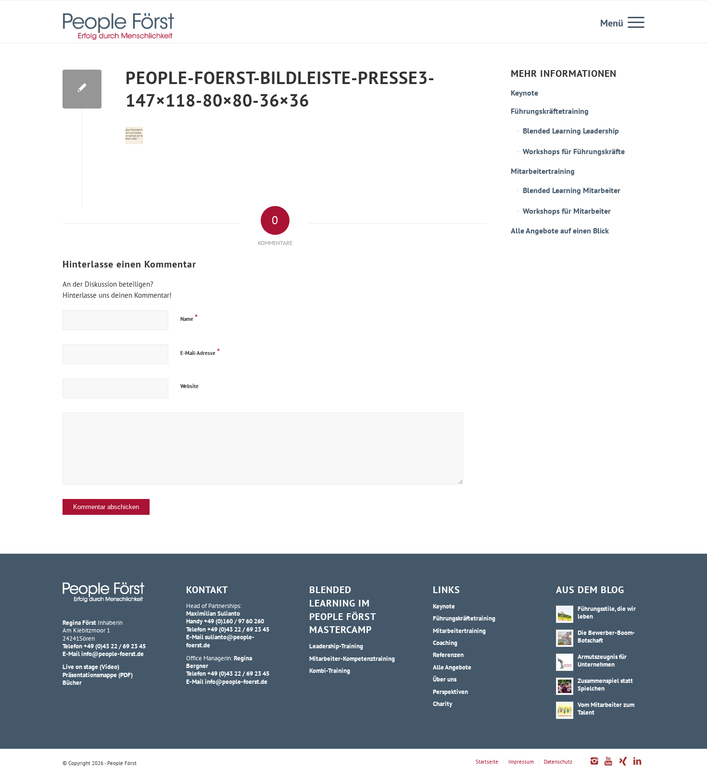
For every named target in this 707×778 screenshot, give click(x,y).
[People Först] (118, 26)
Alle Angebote (452, 667)
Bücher (72, 682)
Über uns (444, 679)
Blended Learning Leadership (571, 130)
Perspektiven (450, 691)
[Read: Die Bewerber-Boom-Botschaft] (564, 638)
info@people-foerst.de (112, 653)
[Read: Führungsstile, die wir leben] (564, 614)
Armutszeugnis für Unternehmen (602, 660)
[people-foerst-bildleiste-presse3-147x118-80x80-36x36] (82, 89)
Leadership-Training (336, 646)
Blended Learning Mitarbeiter (571, 190)
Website (189, 386)
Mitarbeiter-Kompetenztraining (352, 658)
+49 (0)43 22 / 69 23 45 (115, 646)
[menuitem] (632, 21)
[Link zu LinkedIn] (637, 766)
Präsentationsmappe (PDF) (98, 675)
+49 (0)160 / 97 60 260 (234, 621)
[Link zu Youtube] (608, 766)
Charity (442, 703)
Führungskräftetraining (550, 111)
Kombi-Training (329, 670)
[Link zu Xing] (623, 766)
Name (189, 317)
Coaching (445, 642)
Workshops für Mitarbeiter (567, 211)
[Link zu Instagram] (594, 766)
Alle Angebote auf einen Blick (560, 230)
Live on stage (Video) (91, 666)
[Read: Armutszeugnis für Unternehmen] (564, 662)
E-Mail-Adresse (200, 351)
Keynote (524, 92)
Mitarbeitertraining (543, 171)
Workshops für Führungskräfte (574, 151)
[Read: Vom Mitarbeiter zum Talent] (564, 710)
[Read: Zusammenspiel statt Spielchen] (564, 686)
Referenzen (448, 654)
